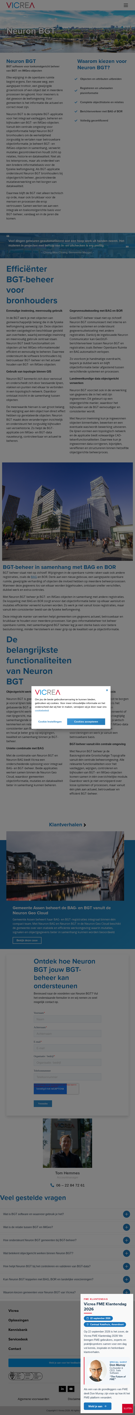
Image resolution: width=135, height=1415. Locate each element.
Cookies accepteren (86, 721)
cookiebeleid (42, 710)
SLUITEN (128, 1408)
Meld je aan (95, 1406)
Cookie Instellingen (50, 721)
